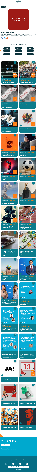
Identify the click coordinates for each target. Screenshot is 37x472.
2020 (30, 51)
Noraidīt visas (18, 466)
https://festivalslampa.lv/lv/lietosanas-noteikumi (24, 461)
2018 (18, 54)
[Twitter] (4, 38)
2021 (18, 51)
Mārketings (30, 463)
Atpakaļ (3, 6)
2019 (7, 54)
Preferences (16, 463)
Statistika (23, 463)
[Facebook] (2, 38)
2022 (7, 51)
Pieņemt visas (25, 466)
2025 (7, 48)
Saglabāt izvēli (11, 466)
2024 (18, 48)
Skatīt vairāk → (18, 469)
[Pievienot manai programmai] (2, 77)
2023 (30, 48)
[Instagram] (7, 38)
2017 (30, 54)
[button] (35, 457)
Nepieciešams (10, 463)
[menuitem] (18, 448)
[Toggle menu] (35, 2)
